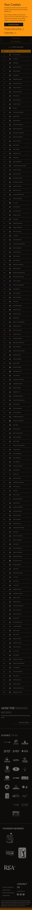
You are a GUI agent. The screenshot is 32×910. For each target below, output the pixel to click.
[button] (16, 29)
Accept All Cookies (13, 24)
